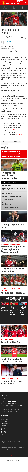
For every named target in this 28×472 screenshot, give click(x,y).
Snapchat (3, 432)
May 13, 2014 (20, 134)
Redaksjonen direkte (5, 423)
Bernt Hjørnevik (12, 401)
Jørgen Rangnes (12, 403)
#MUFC (14, 130)
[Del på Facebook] (11, 51)
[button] (2, 299)
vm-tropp (4, 144)
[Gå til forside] (8, 3)
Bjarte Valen (20, 405)
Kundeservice (4, 421)
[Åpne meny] (25, 3)
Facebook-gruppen (6, 429)
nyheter (4, 141)
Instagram (4, 431)
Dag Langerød (14, 398)
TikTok (2, 434)
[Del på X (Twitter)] (14, 51)
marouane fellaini (14, 141)
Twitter (3, 428)
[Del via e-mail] (16, 51)
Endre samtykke (19, 455)
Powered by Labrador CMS (14, 460)
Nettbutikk (22, 8)
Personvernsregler (9, 455)
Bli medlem (5, 8)
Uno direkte (3, 425)
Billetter (13, 8)
